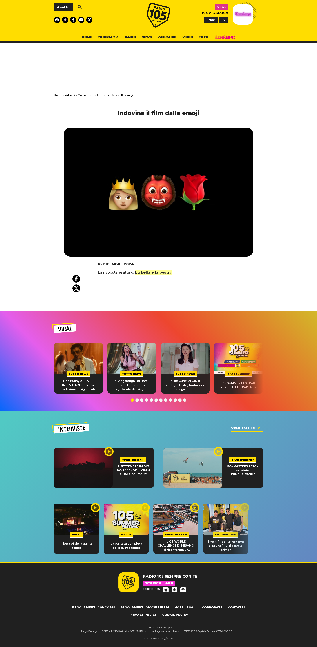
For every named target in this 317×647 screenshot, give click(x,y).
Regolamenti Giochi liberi (144, 607)
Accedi (63, 7)
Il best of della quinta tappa (76, 545)
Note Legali (185, 607)
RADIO (211, 19)
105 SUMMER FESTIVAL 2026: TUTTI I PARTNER (238, 385)
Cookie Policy (175, 615)
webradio (167, 37)
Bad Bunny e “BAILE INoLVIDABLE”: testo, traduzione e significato (78, 385)
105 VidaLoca (215, 13)
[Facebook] (76, 279)
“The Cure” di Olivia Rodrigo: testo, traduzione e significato (185, 385)
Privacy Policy (143, 615)
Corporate (212, 607)
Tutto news (86, 95)
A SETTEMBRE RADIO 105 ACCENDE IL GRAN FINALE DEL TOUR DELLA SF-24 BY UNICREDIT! (133, 470)
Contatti (236, 607)
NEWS (147, 37)
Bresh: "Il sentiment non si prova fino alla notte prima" (226, 546)
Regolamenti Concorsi (93, 607)
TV (223, 19)
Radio (130, 37)
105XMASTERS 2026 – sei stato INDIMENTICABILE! (242, 470)
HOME (87, 37)
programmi (108, 37)
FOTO (204, 37)
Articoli (70, 95)
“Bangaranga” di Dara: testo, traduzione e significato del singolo (131, 385)
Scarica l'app (159, 583)
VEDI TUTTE (243, 428)
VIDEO (187, 37)
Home (58, 95)
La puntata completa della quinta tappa (126, 545)
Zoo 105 (225, 37)
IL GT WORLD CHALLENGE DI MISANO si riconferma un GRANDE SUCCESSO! (176, 546)
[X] (76, 288)
